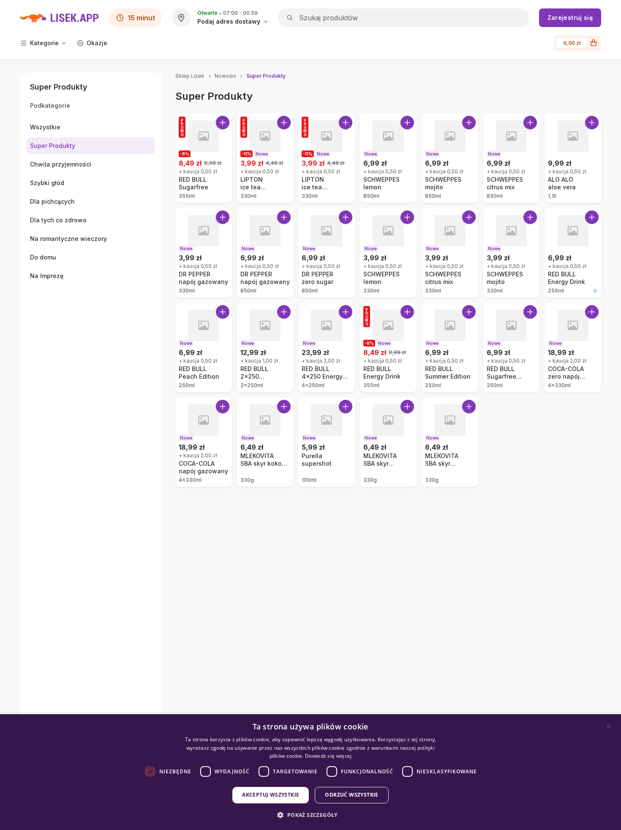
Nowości (225, 76)
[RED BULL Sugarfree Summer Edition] (511, 347)
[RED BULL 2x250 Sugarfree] (265, 347)
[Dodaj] (222, 122)
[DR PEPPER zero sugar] (326, 253)
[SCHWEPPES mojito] (450, 158)
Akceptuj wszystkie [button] (270, 794)
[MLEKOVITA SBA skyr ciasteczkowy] (450, 442)
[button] (310, 815)
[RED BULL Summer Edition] (450, 347)
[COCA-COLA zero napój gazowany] (573, 347)
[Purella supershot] (326, 442)
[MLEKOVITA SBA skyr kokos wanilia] (265, 442)
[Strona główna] (59, 17)
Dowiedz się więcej (328, 755)
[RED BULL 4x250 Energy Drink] (326, 347)
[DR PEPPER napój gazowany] (203, 253)
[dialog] (310, 772)
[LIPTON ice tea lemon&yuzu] (265, 158)
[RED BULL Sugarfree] (203, 158)
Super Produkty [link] (266, 76)
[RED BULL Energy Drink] (573, 253)
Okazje (97, 42)
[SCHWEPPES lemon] (388, 158)
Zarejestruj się (570, 17)
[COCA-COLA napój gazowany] (203, 442)
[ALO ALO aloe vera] (573, 158)
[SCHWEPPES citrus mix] (511, 158)
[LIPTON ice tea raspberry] (326, 158)
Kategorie (44, 42)
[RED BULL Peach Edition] (203, 347)
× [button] (608, 726)
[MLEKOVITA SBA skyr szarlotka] (388, 442)
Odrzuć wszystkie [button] (351, 794)
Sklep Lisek (189, 76)
